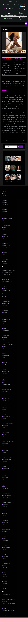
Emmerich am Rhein (7, 247)
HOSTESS (5, 396)
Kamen (4, 369)
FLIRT (4, 382)
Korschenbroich (6, 416)
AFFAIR (4, 277)
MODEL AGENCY (6, 497)
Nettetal (5, 461)
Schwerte (5, 533)
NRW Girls (22, 18)
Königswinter (6, 414)
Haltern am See (6, 326)
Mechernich (5, 439)
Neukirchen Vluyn (7, 463)
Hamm (4, 328)
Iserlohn (5, 360)
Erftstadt (5, 252)
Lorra (6, 172)
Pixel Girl (22, 13)
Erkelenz (5, 254)
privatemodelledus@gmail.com (9, 15)
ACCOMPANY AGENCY (8, 272)
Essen (4, 261)
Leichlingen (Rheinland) (8, 423)
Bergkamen (5, 207)
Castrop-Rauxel (6, 225)
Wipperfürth (5, 576)
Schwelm (5, 531)
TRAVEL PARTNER (7, 606)
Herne (4, 346)
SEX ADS (5, 506)
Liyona (17, 162)
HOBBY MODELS (6, 387)
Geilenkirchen (6, 303)
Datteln (4, 227)
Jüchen (5, 362)
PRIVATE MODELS (7, 502)
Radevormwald (6, 482)
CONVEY (5, 286)
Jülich (4, 364)
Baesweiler (5, 198)
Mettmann (5, 450)
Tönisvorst (5, 545)
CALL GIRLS (6, 279)
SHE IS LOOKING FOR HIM (9, 599)
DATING (5, 288)
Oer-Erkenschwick (7, 473)
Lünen (4, 434)
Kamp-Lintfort (6, 371)
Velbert (4, 549)
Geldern (5, 305)
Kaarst (4, 366)
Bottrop (4, 220)
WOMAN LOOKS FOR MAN (9, 610)
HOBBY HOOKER (6, 384)
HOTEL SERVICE (6, 398)
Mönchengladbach (7, 454)
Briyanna (12, 172)
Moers (4, 452)
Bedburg (5, 200)
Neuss (4, 466)
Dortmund (5, 236)
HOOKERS (5, 393)
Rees (4, 517)
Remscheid (5, 520)
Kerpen (4, 375)
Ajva (11, 162)
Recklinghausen (6, 515)
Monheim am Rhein (7, 457)
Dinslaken (5, 229)
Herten (4, 348)
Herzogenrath (6, 351)
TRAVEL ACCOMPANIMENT (9, 603)
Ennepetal (5, 250)
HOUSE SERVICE (6, 402)
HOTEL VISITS (6, 400)
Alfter (4, 191)
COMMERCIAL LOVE (7, 281)
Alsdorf (4, 193)
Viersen (5, 551)
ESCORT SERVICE (7, 615)
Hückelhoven (6, 355)
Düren (4, 241)
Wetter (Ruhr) (6, 570)
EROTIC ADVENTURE (7, 290)
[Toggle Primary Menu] (26, 23)
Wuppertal (5, 583)
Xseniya (12, 181)
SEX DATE (5, 509)
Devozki (4, 296)
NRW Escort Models (14, 2)
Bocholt (5, 209)
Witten (4, 579)
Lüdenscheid (6, 432)
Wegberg (5, 561)
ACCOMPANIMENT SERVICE (9, 270)
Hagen (4, 323)
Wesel (4, 565)
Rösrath (5, 527)
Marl (4, 436)
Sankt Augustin (6, 529)
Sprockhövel (6, 540)
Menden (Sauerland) (7, 448)
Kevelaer (5, 407)
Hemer (4, 339)
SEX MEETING (6, 597)
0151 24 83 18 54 (10, 8)
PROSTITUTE (6, 504)
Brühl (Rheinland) (7, 222)
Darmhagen (5, 231)
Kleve (4, 409)
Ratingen (5, 513)
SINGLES (5, 601)
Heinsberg (5, 337)
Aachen (5, 188)
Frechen (5, 263)
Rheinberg (5, 524)
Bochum (5, 211)
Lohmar (5, 429)
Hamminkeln (6, 330)
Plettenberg (5, 477)
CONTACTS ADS (6, 283)
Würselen (5, 585)
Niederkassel (6, 468)
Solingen (5, 538)
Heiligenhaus (6, 335)
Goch (4, 314)
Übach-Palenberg (7, 547)
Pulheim (5, 479)
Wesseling (5, 567)
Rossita (6, 162)
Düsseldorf (5, 243)
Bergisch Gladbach (7, 204)
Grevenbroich (6, 317)
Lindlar (4, 427)
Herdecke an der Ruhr (8, 344)
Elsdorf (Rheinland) (7, 245)
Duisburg (5, 238)
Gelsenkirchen (6, 308)
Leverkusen (5, 425)
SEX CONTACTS (6, 594)
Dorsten (5, 234)
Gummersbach (6, 319)
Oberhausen (6, 470)
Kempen (5, 373)
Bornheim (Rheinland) (7, 218)
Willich (4, 574)
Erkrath (4, 256)
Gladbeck (5, 312)
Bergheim (5, 202)
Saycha (6, 181)
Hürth (4, 357)
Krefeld (4, 418)
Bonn (4, 213)
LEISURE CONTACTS (7, 493)
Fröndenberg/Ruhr (7, 301)
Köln (4, 411)
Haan (4, 321)
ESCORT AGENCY (7, 612)
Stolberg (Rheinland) (7, 542)
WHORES (5, 608)
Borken (4, 216)
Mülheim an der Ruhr (7, 459)
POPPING (5, 499)
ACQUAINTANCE (6, 274)
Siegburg (5, 536)
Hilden (4, 353)
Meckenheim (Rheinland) (8, 441)
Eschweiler (5, 259)
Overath (5, 475)
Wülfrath (5, 581)
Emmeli (17, 172)
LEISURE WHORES (7, 495)
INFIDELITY (5, 490)
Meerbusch (5, 443)
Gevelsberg (5, 310)
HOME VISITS (6, 391)
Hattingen (5, 332)
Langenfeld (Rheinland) (8, 420)
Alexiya (18, 181)
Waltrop (5, 558)
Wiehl (4, 572)
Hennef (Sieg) (6, 341)
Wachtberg (5, 556)
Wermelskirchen (6, 563)
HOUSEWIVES (6, 488)
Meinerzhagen (6, 445)
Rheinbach (5, 522)
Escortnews (4, 293)
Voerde (4, 554)
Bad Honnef (5, 195)
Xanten (4, 588)
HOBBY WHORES (7, 389)
